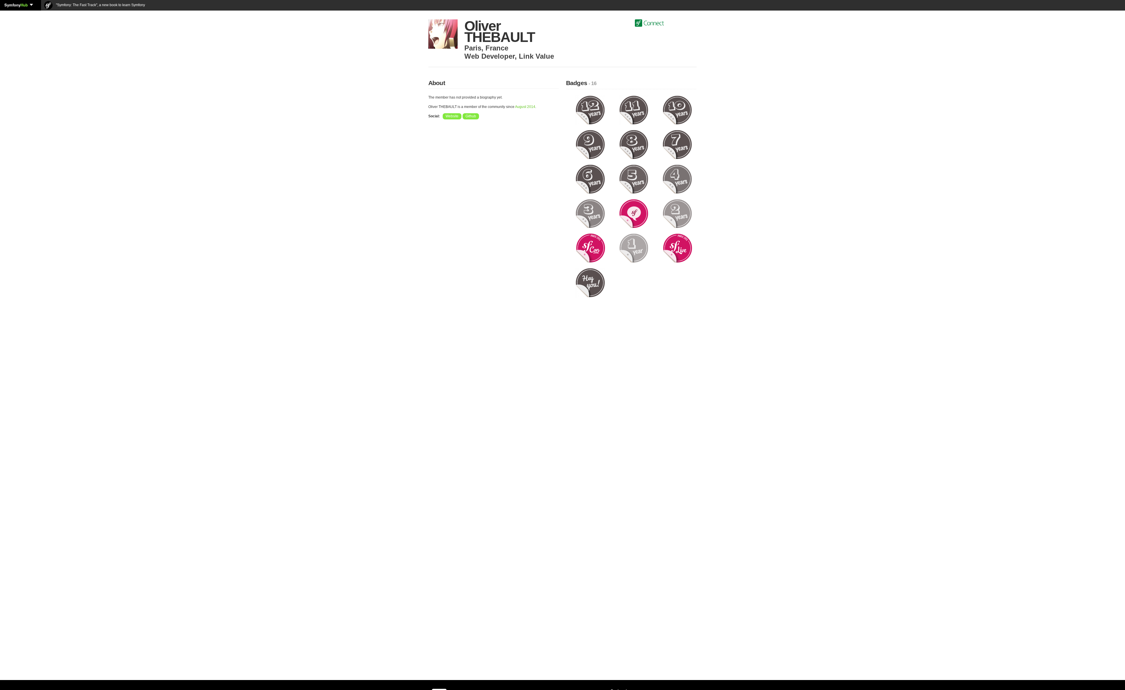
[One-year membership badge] (634, 248)
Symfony (16, 5)
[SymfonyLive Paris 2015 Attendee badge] (677, 248)
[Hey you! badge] (590, 282)
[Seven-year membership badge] (677, 144)
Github (471, 116)
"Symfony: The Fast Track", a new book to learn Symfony (100, 5)
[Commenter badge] (634, 213)
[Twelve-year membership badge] (590, 110)
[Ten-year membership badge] (677, 110)
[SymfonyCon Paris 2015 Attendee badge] (590, 248)
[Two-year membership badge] (677, 213)
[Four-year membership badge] (677, 179)
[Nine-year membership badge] (590, 144)
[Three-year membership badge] (590, 213)
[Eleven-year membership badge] (634, 110)
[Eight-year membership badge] (634, 144)
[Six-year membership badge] (590, 179)
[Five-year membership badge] (634, 179)
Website (452, 116)
